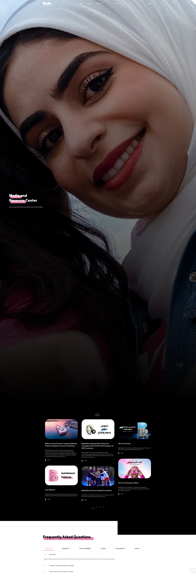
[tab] (97, 414)
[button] (98, 555)
